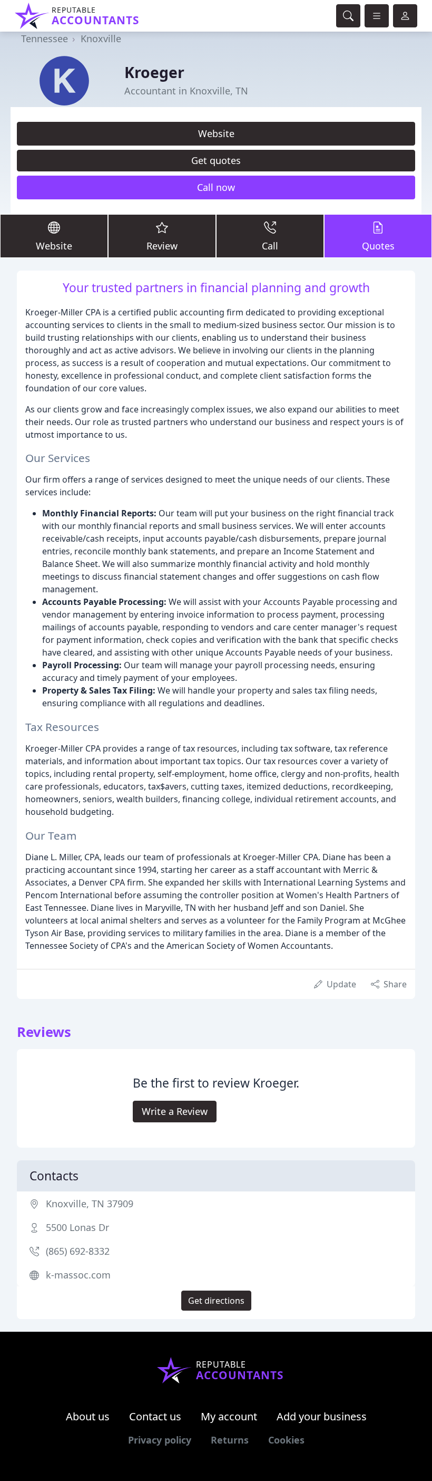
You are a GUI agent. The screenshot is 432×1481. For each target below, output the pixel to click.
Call (270, 245)
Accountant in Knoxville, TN (186, 90)
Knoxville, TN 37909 (89, 1203)
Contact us (155, 1416)
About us (88, 1416)
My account (229, 1416)
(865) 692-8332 (78, 1251)
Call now (216, 187)
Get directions (216, 1300)
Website (216, 133)
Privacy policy (159, 1440)
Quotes (378, 245)
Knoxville (101, 38)
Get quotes (216, 160)
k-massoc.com (78, 1274)
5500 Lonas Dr (77, 1227)
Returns (230, 1440)
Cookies (286, 1440)
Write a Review (175, 1111)
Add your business (322, 1416)
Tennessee (44, 38)
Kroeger (154, 72)
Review (162, 245)
